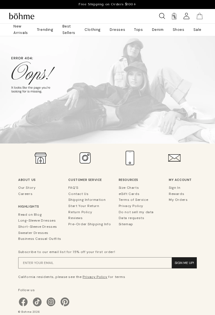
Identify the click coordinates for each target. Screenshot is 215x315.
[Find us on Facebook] (23, 305)
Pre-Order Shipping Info (89, 224)
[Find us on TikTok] (37, 305)
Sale (197, 29)
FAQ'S (73, 187)
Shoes (178, 29)
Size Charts (129, 187)
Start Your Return (83, 206)
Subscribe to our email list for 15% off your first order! (66, 252)
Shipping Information (87, 199)
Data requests (131, 218)
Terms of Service (133, 199)
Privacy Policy (131, 206)
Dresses (117, 29)
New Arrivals (20, 29)
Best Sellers (68, 29)
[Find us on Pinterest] (65, 305)
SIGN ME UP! (184, 263)
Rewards (176, 194)
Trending (45, 29)
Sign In (174, 187)
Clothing (93, 29)
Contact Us (78, 194)
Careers (25, 194)
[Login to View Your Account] (186, 16)
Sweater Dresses (33, 233)
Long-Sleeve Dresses (37, 220)
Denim (158, 29)
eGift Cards (129, 194)
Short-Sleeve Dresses (37, 226)
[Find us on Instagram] (51, 305)
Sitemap (126, 224)
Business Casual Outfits (39, 238)
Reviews (75, 218)
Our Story (27, 187)
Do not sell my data (136, 212)
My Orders (178, 199)
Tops (138, 29)
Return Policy (80, 212)
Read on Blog (30, 214)
